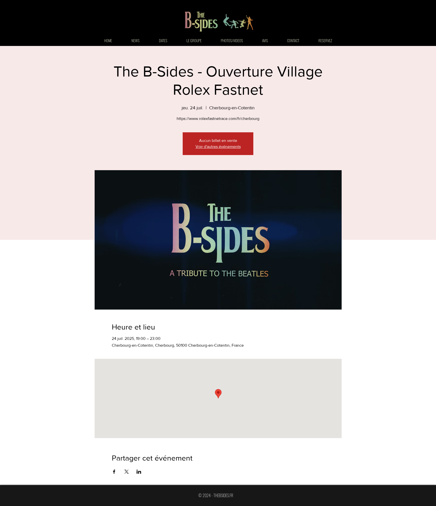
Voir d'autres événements (218, 146)
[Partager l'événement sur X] (126, 472)
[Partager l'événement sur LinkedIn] (139, 472)
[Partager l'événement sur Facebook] (114, 472)
